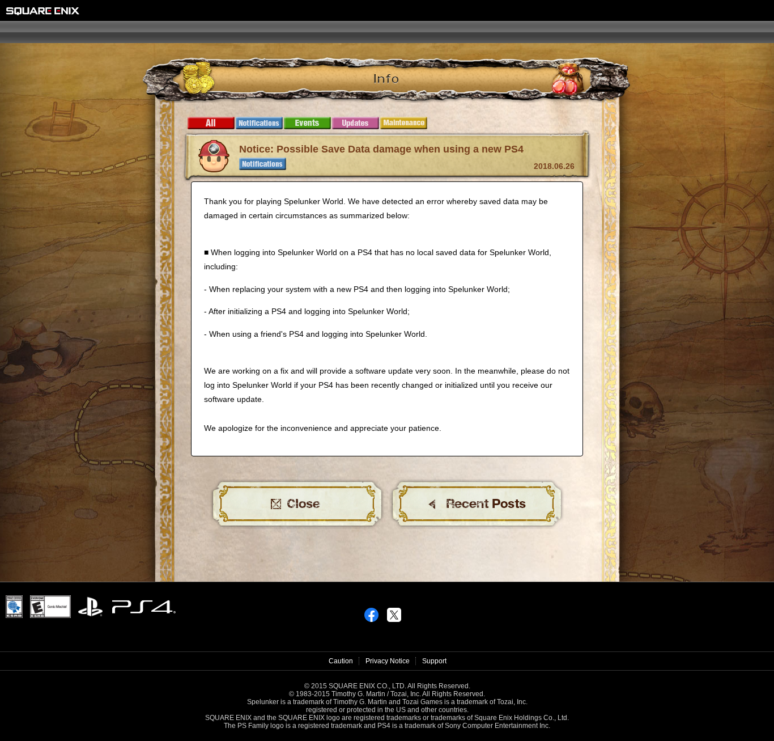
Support (434, 661)
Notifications (259, 123)
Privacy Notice (387, 661)
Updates (355, 123)
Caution (341, 661)
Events (307, 123)
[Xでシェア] (394, 612)
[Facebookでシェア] (371, 612)
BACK (477, 504)
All (211, 123)
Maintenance (403, 123)
